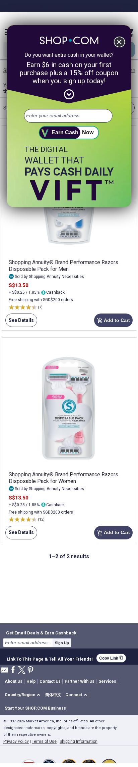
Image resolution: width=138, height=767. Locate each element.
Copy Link (111, 658)
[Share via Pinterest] (30, 670)
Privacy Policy (16, 741)
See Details (19, 322)
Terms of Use (44, 741)
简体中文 (53, 694)
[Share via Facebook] (13, 670)
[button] (23, 695)
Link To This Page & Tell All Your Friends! (50, 658)
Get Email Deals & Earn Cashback (41, 632)
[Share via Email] (4, 672)
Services (107, 681)
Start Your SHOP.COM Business (35, 708)
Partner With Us (79, 681)
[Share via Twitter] (21, 670)
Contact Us (50, 681)
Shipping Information (78, 741)
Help (31, 681)
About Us (13, 681)
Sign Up (62, 643)
